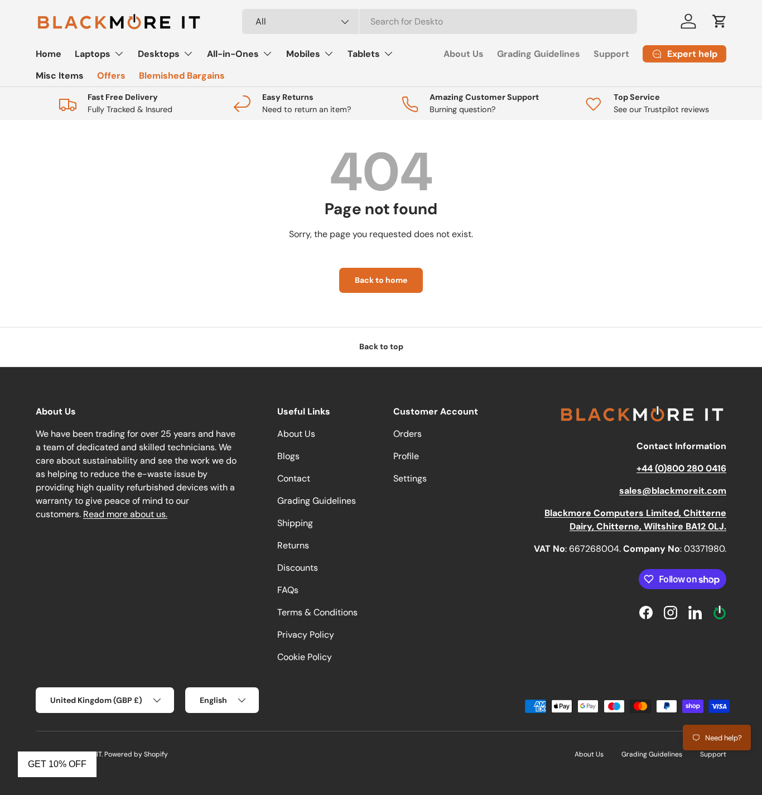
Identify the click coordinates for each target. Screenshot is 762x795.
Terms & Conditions (317, 612)
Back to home (381, 280)
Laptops (92, 54)
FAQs (287, 590)
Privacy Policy (305, 634)
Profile (406, 456)
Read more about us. (125, 514)
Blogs (288, 456)
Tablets (364, 54)
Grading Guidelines (538, 54)
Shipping (295, 523)
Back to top (381, 346)
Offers (111, 75)
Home (48, 54)
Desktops (159, 54)
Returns (293, 545)
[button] (719, 21)
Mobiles (303, 54)
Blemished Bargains (182, 75)
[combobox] (440, 21)
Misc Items (60, 75)
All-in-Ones (233, 54)
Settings (410, 478)
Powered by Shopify (136, 754)
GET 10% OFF (57, 764)
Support (611, 54)
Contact (293, 478)
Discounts (297, 568)
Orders (407, 434)
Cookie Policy (304, 657)
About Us (463, 54)
